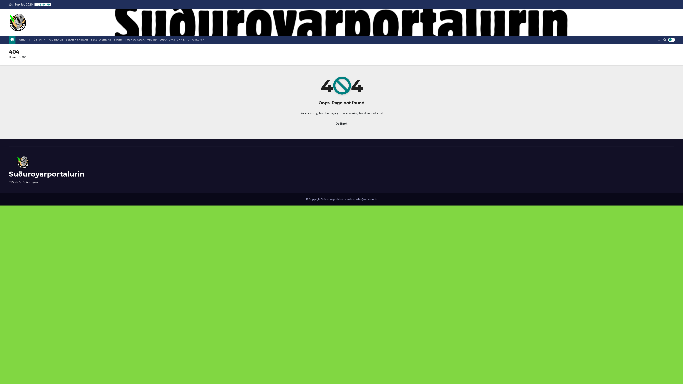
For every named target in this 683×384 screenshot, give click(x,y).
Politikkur (55, 39)
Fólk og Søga (134, 39)
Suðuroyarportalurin (47, 174)
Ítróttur (36, 39)
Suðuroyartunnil (172, 39)
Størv (118, 39)
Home (12, 57)
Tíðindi (22, 39)
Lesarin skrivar (77, 39)
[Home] (12, 40)
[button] (664, 40)
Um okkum (195, 39)
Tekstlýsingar (101, 39)
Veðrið (152, 39)
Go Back (341, 123)
